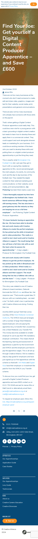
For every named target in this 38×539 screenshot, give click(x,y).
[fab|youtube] (23, 441)
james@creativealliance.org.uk (14, 391)
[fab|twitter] (9, 441)
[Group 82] (29, 532)
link (4, 402)
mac (19, 292)
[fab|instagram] (14, 441)
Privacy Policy (16, 447)
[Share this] (13, 411)
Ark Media (22, 363)
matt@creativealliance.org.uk (13, 394)
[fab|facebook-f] (5, 441)
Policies (5, 447)
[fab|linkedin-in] (19, 441)
